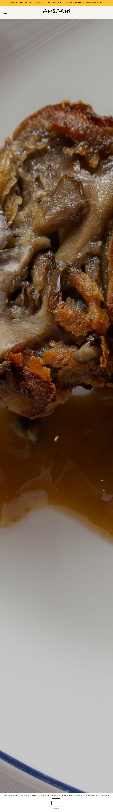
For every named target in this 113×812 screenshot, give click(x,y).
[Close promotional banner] (3, 2)
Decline (56, 808)
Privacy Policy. (56, 798)
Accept (56, 802)
